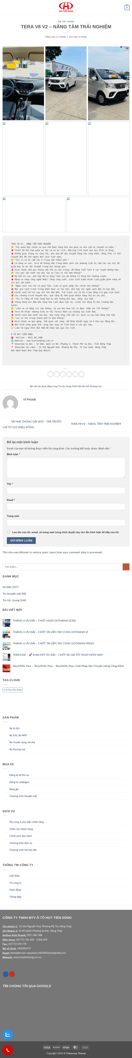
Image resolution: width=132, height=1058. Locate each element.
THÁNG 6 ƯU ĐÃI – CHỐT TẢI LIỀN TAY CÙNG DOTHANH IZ (50, 632)
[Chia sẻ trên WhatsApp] (50, 374)
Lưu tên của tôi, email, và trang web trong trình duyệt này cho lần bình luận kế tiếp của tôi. (65, 532)
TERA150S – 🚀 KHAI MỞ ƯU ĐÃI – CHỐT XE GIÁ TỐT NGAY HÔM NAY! (58, 654)
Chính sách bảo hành (20, 836)
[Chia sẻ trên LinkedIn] (81, 374)
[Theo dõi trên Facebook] (6, 974)
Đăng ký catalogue (19, 782)
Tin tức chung (66, 22)
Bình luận (13, 454)
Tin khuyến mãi (12, 593)
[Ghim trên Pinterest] (75, 374)
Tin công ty (15, 883)
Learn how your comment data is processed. (76, 552)
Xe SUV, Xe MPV (18, 735)
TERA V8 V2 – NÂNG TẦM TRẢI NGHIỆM (96, 424)
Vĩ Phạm (82, 37)
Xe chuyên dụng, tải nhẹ (22, 742)
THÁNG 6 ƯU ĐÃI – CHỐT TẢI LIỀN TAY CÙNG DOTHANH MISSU (53, 643)
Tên (10, 484)
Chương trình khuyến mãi (23, 796)
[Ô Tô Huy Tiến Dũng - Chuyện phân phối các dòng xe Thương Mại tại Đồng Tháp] (66, 8)
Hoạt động (15, 890)
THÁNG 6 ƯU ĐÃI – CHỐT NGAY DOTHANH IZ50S (44, 620)
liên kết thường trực (92, 386)
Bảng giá (13, 789)
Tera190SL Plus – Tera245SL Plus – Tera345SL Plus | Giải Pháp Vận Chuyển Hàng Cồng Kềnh (68, 666)
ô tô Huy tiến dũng (13, 690)
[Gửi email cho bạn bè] (69, 374)
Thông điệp (15, 897)
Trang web (13, 516)
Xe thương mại (17, 749)
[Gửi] (126, 566)
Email (11, 500)
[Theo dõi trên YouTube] (12, 974)
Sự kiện (7, 587)
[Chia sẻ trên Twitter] (63, 374)
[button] (5, 7)
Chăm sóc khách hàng (21, 829)
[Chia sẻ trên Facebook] (56, 374)
